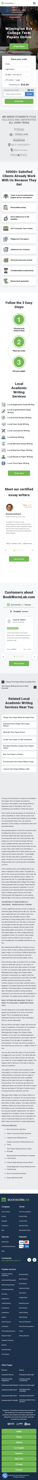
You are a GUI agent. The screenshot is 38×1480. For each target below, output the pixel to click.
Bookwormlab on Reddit (10, 1400)
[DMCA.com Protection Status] (19, 1424)
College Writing (6, 1303)
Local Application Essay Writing (20, 404)
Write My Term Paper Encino (14, 732)
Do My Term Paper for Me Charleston (17, 740)
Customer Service (8, 1375)
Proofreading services (8, 1331)
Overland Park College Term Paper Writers (16, 725)
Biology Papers (23, 1274)
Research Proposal (7, 1340)
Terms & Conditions (25, 1212)
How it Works (6, 1212)
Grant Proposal (6, 1322)
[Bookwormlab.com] (8, 3)
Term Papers (5, 1354)
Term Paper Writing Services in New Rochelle (15, 687)
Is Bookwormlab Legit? (26, 1375)
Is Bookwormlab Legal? (27, 1385)
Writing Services (24, 1335)
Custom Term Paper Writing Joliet (16, 769)
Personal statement (25, 1322)
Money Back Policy (24, 1230)
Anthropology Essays (8, 1285)
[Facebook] (30, 1260)
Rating (21, 1370)
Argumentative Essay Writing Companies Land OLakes (21, 1157)
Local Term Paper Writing (18, 463)
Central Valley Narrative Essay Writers (20, 1162)
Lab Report (5, 1326)
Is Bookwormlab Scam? (9, 1396)
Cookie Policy (23, 1221)
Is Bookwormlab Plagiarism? (7, 1379)
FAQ (3, 1230)
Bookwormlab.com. (24, 1475)
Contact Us (5, 1225)
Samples (4, 1221)
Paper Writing (23, 1317)
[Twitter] (34, 1260)
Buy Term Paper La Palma (13, 754)
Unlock (29, 94)
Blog (3, 1251)
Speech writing (6, 1349)
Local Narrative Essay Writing (20, 444)
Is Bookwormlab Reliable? (10, 1385)
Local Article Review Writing (19, 417)
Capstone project (24, 1288)
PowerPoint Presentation (26, 1326)
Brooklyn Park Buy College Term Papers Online (18, 747)
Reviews (4, 1370)
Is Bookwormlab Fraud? (9, 1390)
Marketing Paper (24, 1303)
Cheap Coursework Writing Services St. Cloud (20, 1143)
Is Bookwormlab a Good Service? (27, 1400)
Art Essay (4, 1294)
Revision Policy (23, 1225)
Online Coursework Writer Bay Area (19, 1133)
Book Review (23, 1283)
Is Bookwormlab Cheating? (24, 1390)
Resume (4, 1345)
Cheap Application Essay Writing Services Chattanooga (21, 1168)
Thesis (21, 1331)
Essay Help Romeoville (14, 1178)
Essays (4, 1317)
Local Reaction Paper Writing (19, 450)
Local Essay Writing (15, 437)
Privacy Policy (23, 1216)
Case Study (22, 1293)
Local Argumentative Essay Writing (19, 411)
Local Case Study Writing (18, 424)
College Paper (23, 1297)
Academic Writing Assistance (7, 1274)
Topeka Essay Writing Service (17, 1138)
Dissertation (5, 1312)
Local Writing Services (8, 1246)
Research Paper (6, 1335)
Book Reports (23, 1279)
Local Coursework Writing (18, 431)
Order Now (19, 46)
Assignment (5, 1298)
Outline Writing (23, 1312)
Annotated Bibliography (9, 1280)
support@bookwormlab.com (11, 1260)
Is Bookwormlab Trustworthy (24, 1379)
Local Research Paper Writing (20, 457)
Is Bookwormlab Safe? (26, 1396)
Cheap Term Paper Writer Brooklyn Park (21, 682)
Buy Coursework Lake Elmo (16, 1129)
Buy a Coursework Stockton (16, 1173)
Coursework (5, 1308)
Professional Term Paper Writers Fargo (18, 762)
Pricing (4, 1216)
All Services (5, 1242)
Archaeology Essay (7, 1289)
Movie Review (23, 1308)
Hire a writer (19, 559)
